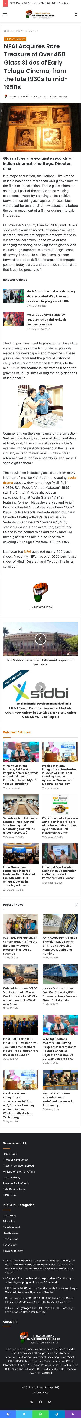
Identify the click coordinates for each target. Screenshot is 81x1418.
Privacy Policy (40, 1392)
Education (9, 1221)
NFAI (27, 551)
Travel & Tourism (13, 1250)
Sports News (10, 1239)
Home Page (10, 1153)
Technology (10, 1244)
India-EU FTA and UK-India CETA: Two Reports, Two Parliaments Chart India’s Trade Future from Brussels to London (20, 1047)
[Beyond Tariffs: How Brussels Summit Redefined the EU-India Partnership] (60, 1080)
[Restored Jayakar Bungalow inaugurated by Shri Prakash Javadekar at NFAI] (13, 319)
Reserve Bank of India (16, 1183)
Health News (10, 1233)
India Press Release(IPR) (44, 1387)
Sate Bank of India (14, 1189)
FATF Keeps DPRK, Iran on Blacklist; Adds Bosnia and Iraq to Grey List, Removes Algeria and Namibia (60, 946)
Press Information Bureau (18, 1165)
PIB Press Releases (27, 30)
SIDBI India (9, 1195)
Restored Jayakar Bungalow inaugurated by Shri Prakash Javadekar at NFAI (46, 319)
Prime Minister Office (15, 1159)
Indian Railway (11, 1177)
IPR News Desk (17, 96)
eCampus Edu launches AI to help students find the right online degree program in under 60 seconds (20, 946)
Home (10, 30)
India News (9, 1215)
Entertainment (11, 1227)
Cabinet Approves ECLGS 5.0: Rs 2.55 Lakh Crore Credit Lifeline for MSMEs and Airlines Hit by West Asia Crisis (20, 996)
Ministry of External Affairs (19, 1171)
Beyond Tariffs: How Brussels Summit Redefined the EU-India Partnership (58, 1099)
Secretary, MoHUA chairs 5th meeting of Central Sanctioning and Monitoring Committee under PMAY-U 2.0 (20, 825)
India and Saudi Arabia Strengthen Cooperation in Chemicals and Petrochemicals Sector (59, 872)
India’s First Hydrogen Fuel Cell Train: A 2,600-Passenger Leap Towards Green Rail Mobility (60, 994)
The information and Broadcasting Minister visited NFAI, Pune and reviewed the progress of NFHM (51, 296)
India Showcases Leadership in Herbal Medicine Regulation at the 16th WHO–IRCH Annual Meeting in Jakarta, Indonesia (19, 876)
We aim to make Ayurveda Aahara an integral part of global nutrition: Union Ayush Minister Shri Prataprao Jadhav (60, 825)
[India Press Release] (40, 15)
